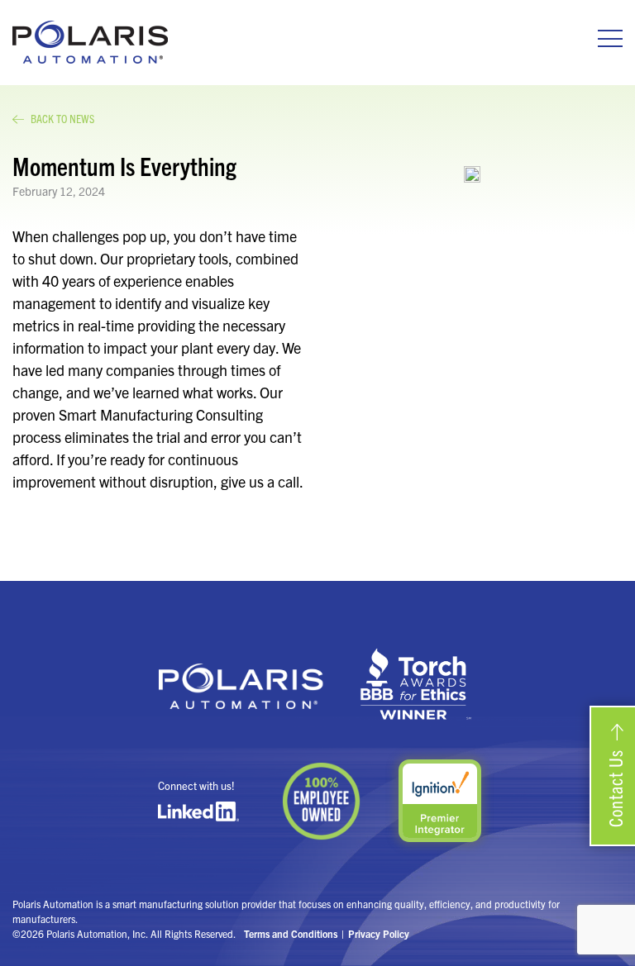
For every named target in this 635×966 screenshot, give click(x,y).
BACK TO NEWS (62, 118)
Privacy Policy (378, 933)
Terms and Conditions (290, 933)
